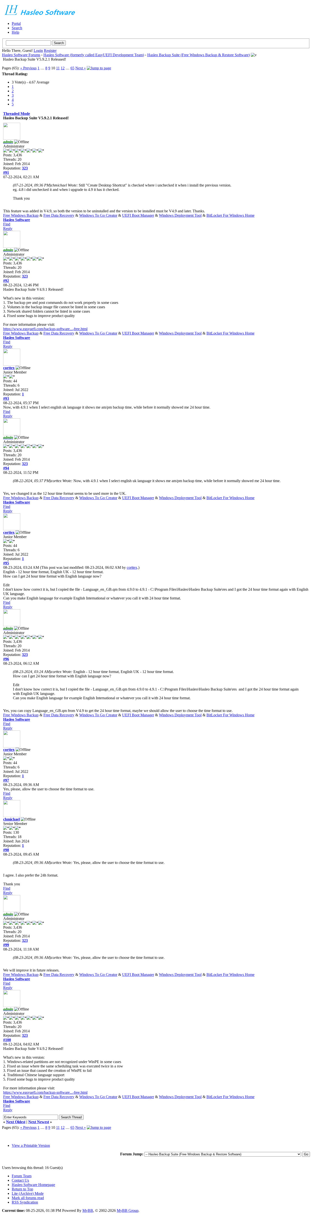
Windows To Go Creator (98, 215)
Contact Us (20, 1180)
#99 (6, 945)
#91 (6, 172)
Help (15, 32)
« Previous (28, 68)
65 (72, 68)
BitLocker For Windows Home (230, 215)
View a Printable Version (31, 1145)
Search (17, 28)
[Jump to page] (99, 68)
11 (58, 68)
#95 (6, 563)
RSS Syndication (25, 1202)
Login (38, 50)
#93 (6, 398)
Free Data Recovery (58, 215)
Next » (80, 68)
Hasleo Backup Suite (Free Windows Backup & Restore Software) (198, 55)
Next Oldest (15, 1122)
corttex (9, 368)
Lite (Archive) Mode (28, 1193)
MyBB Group (127, 1210)
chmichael (11, 819)
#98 (6, 850)
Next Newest (38, 1122)
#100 (7, 1040)
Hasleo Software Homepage (33, 1185)
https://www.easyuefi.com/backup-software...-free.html (45, 329)
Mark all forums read (28, 1198)
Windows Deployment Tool (180, 215)
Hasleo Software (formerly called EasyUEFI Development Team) (93, 55)
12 (63, 68)
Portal (16, 23)
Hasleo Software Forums (21, 55)
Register (50, 50)
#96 (6, 659)
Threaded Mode (16, 114)
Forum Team (21, 1176)
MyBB (87, 1210)
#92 (6, 281)
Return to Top (22, 1189)
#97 (6, 780)
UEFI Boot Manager (138, 215)
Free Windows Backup (21, 215)
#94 (6, 468)
